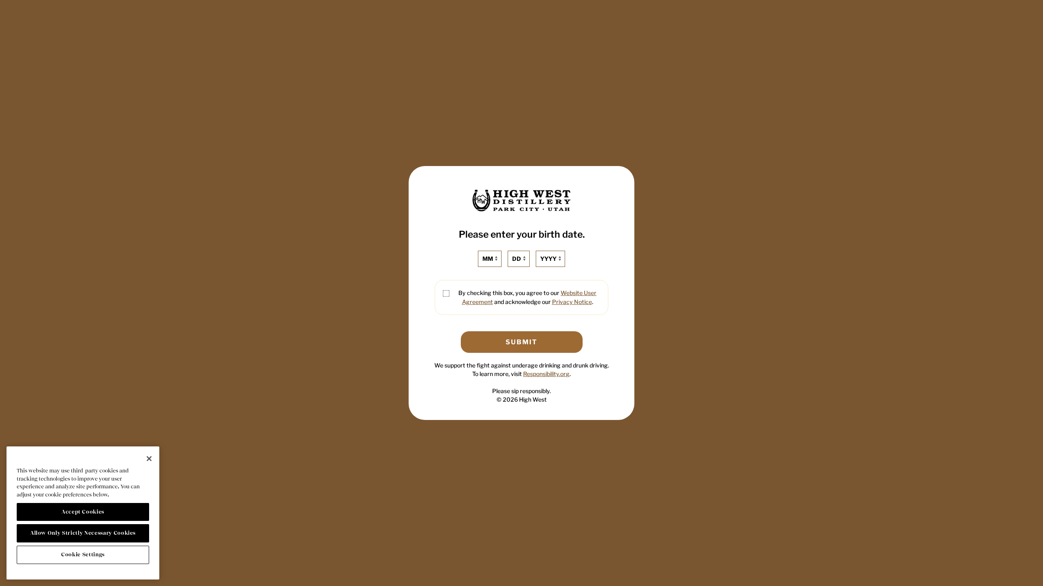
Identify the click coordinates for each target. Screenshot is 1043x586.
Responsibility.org (546, 373)
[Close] (149, 459)
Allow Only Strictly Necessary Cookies (83, 532)
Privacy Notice (572, 301)
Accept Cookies (83, 511)
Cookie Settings (83, 554)
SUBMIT (521, 342)
